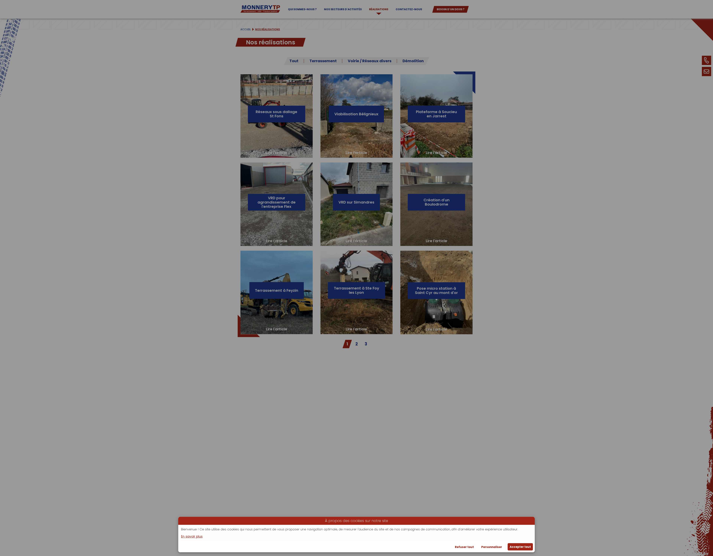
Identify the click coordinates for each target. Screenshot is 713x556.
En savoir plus (192, 537)
